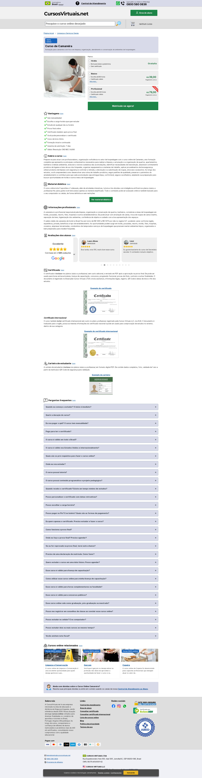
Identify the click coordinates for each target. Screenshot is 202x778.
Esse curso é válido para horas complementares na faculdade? (74, 587)
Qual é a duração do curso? (58, 415)
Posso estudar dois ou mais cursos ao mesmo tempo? (70, 628)
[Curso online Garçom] (101, 661)
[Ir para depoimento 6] (116, 265)
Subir (61, 113)
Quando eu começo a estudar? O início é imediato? (68, 407)
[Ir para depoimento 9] (126, 265)
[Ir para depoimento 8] (123, 265)
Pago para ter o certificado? (58, 431)
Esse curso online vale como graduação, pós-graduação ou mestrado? (77, 603)
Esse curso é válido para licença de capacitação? (68, 570)
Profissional (96, 89)
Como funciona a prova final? (59, 529)
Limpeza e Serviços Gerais (68, 33)
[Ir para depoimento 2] (104, 265)
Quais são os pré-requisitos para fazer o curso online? (70, 456)
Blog (82, 721)
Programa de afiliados (55, 762)
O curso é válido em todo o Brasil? (61, 439)
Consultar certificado (89, 711)
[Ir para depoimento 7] (120, 265)
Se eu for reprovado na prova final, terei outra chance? (71, 546)
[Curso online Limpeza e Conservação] (62, 661)
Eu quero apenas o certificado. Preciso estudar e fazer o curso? (75, 521)
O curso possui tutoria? (56, 472)
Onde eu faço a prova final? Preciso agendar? (66, 538)
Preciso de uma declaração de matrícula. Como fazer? (70, 554)
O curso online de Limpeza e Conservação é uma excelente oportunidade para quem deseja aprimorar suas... (61, 670)
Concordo (131, 773)
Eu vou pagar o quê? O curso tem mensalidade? (67, 423)
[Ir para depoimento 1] (101, 265)
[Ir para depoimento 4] (110, 265)
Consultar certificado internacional (95, 714)
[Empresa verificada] (145, 713)
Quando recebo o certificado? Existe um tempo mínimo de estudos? (76, 489)
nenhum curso (145, 24)
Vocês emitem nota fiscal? (58, 636)
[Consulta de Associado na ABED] (145, 738)
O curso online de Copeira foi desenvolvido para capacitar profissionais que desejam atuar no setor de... (138, 670)
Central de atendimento (90, 705)
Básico (94, 74)
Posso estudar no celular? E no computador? (66, 619)
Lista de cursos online (89, 718)
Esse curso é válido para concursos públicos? (66, 595)
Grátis (94, 61)
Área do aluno (86, 708)
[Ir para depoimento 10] (129, 265)
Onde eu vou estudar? (56, 464)
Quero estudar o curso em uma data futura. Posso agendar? (73, 562)
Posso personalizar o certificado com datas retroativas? (71, 497)
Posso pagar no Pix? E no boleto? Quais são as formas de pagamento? (77, 513)
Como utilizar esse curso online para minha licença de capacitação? (76, 579)
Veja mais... (93, 81)
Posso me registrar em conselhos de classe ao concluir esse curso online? (79, 611)
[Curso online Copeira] (139, 661)
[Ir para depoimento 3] (107, 265)
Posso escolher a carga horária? (60, 505)
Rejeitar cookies (104, 773)
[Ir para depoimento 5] (113, 265)
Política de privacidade (89, 724)
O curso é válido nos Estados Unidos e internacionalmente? (72, 448)
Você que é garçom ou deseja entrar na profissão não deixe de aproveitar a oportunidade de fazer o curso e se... (98, 670)
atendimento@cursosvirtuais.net (58, 755)
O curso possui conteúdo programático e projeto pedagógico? (74, 480)
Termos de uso (86, 727)
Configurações (116, 773)
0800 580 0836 (136, 4)
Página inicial (49, 33)
